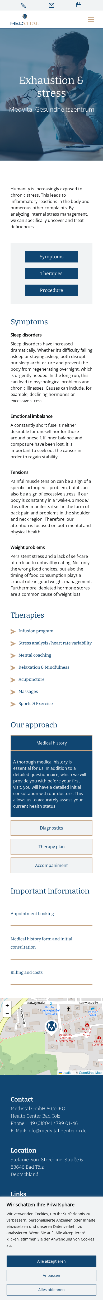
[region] (51, 1248)
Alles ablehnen (51, 1289)
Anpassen (51, 1275)
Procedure (51, 290)
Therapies (51, 273)
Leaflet (67, 1072)
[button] (51, 913)
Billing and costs (27, 972)
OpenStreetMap (90, 1072)
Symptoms (52, 257)
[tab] (51, 743)
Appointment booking (32, 913)
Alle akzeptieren (51, 1261)
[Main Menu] (91, 19)
